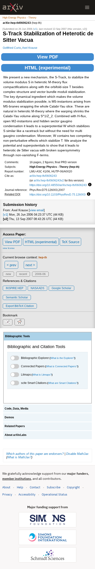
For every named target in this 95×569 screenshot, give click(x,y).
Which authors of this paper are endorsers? (35, 454)
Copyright (73, 487)
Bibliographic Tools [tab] (17, 336)
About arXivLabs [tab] (16, 435)
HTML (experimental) (48, 67)
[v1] (5, 214)
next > (30, 265)
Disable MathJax (77, 454)
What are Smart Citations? (62, 383)
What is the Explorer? (62, 358)
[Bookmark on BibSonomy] (7, 322)
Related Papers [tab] (15, 426)
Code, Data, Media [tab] (16, 408)
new (8, 274)
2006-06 (40, 274)
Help (20, 487)
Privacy (7, 494)
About (6, 487)
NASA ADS (37, 288)
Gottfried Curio (12, 47)
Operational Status (54, 494)
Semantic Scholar (17, 297)
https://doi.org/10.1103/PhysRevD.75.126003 (58, 194)
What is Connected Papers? (61, 366)
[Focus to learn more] (89, 185)
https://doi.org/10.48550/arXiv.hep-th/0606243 (58, 185)
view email (37, 210)
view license (9, 248)
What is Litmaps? (42, 374)
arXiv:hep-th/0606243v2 (49, 180)
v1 (35, 29)
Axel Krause (29, 47)
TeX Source (70, 242)
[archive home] (13, 7)
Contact (35, 487)
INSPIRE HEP (14, 288)
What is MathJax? (19, 457)
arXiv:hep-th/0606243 (43, 175)
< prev (11, 265)
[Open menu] (87, 7)
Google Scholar (61, 288)
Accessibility (26, 494)
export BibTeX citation (20, 306)
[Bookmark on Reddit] (20, 322)
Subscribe (53, 487)
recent (23, 274)
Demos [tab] (9, 417)
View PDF (47, 56)
